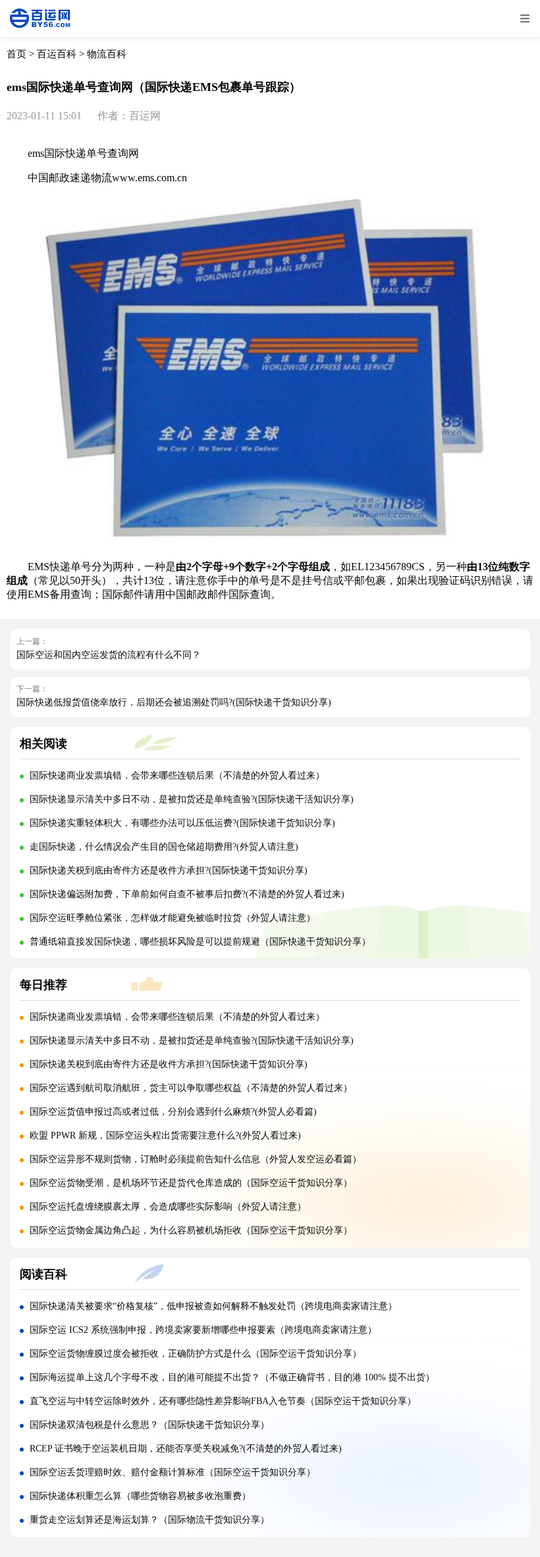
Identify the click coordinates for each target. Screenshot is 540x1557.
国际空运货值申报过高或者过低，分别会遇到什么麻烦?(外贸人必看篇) (173, 1112)
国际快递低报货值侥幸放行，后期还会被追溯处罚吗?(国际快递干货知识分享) (173, 702)
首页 (16, 54)
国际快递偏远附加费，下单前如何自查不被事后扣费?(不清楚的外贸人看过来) (187, 894)
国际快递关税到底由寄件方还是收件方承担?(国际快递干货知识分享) (169, 870)
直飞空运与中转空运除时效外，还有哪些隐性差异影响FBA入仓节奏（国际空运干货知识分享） (223, 1401)
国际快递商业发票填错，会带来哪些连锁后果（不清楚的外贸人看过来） (177, 775)
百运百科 (56, 54)
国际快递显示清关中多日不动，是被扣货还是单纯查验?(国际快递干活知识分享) (192, 799)
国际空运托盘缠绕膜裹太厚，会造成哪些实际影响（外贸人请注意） (168, 1207)
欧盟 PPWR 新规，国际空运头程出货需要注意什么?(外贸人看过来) (165, 1135)
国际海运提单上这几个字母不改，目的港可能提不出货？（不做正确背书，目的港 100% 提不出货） (232, 1377)
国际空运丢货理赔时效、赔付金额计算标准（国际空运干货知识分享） (172, 1472)
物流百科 (106, 54)
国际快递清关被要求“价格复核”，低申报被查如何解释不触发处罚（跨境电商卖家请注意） (213, 1306)
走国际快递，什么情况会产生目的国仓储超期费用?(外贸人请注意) (164, 847)
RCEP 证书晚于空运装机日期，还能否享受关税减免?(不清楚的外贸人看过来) (186, 1449)
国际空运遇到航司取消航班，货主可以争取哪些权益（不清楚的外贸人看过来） (191, 1088)
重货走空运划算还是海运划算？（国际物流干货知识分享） (149, 1520)
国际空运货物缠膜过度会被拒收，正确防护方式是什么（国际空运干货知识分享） (196, 1354)
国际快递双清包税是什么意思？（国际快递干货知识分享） (149, 1425)
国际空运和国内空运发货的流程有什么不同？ (108, 655)
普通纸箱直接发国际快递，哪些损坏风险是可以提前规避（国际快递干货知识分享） (200, 942)
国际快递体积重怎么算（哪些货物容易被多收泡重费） (140, 1496)
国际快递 (65, 153)
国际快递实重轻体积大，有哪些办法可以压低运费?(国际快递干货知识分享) (182, 823)
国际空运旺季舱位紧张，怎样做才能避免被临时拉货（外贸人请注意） (172, 918)
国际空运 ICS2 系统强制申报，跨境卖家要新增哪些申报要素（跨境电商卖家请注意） (203, 1330)
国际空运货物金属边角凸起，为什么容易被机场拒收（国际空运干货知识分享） (191, 1230)
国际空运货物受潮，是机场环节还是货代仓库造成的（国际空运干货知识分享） (191, 1183)
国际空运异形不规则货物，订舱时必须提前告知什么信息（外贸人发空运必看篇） (196, 1159)
